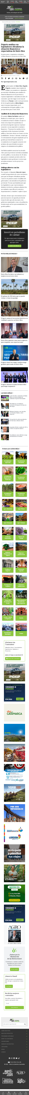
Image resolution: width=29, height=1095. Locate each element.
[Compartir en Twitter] (9, 79)
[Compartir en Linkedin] (20, 79)
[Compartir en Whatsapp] (12, 79)
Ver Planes (9, 986)
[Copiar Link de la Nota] (27, 79)
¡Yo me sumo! (14, 969)
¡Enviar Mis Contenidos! (13, 658)
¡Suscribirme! (14, 1007)
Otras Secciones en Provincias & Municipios (14, 16)
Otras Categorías (9, 18)
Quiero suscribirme (14, 245)
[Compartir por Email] (16, 79)
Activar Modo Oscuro (15, 1062)
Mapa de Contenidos (19, 18)
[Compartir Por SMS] (23, 79)
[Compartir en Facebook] (5, 79)
